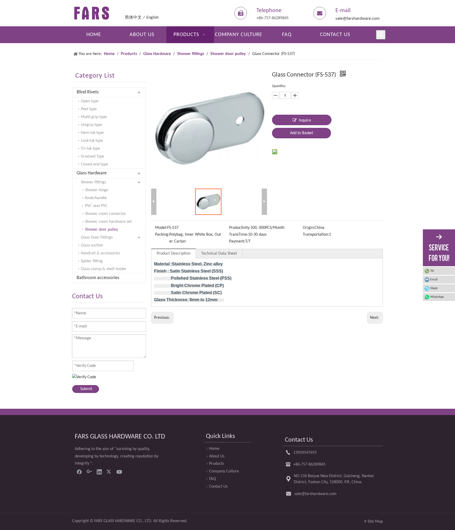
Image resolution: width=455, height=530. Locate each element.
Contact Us (218, 486)
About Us (216, 456)
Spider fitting (92, 261)
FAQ (212, 479)
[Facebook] (79, 471)
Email (434, 279)
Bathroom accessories (98, 277)
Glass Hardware (92, 173)
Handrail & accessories (100, 253)
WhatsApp (437, 297)
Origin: (309, 228)
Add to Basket (301, 133)
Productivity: (239, 228)
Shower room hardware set (108, 222)
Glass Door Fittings (97, 237)
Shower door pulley (101, 230)
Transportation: (316, 235)
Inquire (305, 120)
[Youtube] (119, 471)
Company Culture (224, 471)
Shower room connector (105, 214)
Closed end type (94, 164)
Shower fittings (93, 182)
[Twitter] (109, 471)
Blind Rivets (88, 92)
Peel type (89, 109)
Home (214, 449)
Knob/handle (96, 198)
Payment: (237, 241)
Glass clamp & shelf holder (104, 269)
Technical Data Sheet (219, 253)
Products (216, 464)
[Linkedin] (99, 471)
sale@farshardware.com (357, 18)
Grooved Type (92, 156)
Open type (89, 101)
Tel (432, 270)
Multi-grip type (94, 117)
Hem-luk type (92, 133)
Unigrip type (91, 125)
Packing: (162, 235)
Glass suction (92, 245)
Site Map (375, 521)
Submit (86, 389)
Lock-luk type (92, 141)
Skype (434, 288)
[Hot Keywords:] (380, 34)
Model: (161, 228)
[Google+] (89, 471)
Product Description (173, 253)
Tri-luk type (90, 149)
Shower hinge (96, 190)
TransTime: (238, 235)
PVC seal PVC (96, 206)
